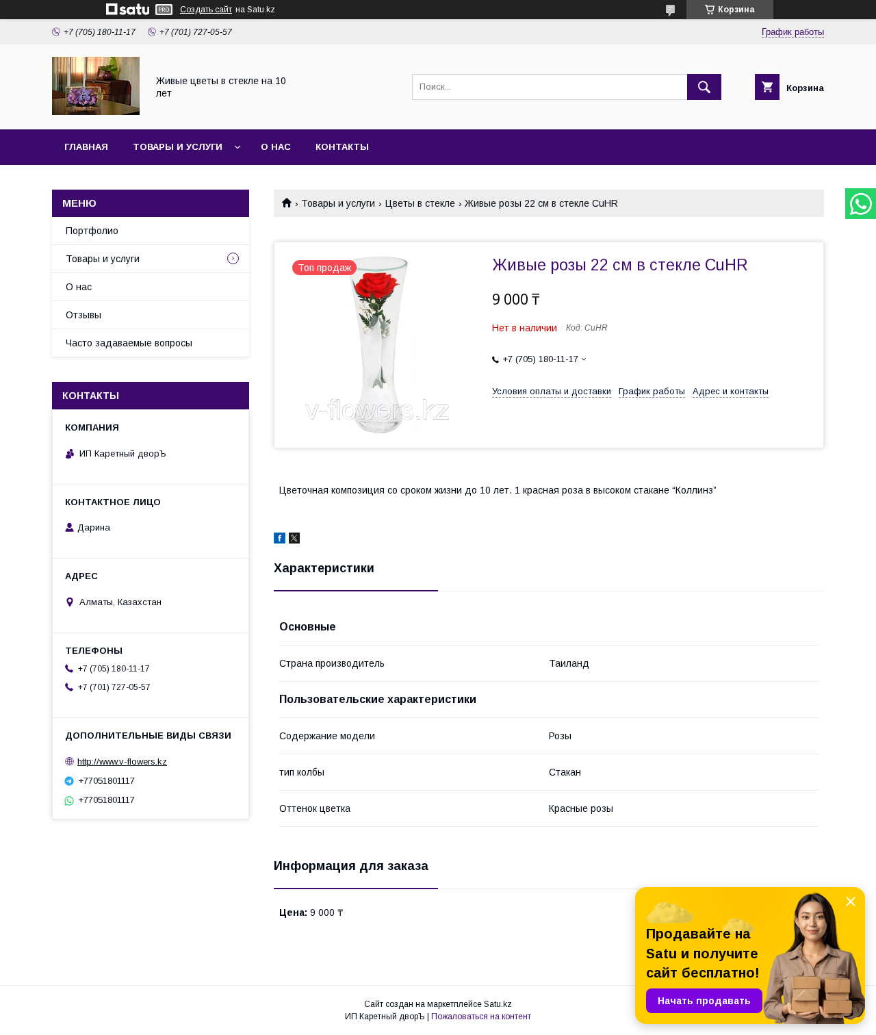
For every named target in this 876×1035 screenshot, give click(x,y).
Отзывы (83, 314)
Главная (86, 147)
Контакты (342, 147)
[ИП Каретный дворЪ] (96, 111)
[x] (294, 540)
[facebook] (279, 540)
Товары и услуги (177, 147)
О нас (276, 147)
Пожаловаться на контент (481, 1016)
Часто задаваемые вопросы (129, 342)
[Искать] (704, 87)
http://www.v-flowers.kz (122, 761)
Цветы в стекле (420, 203)
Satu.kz (498, 1004)
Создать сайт (206, 9)
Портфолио (92, 230)
